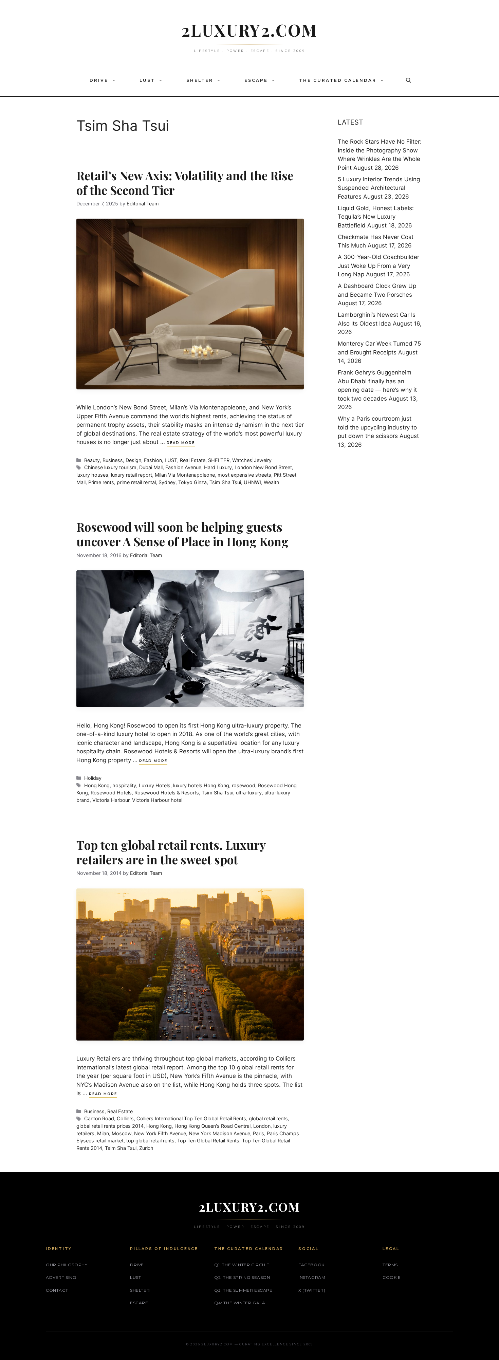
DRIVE (99, 80)
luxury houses (92, 475)
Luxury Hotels (154, 785)
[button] (115, 80)
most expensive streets (244, 475)
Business (113, 460)
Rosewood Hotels (111, 792)
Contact (57, 1290)
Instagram (311, 1277)
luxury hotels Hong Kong (201, 785)
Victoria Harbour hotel (157, 800)
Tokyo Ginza (192, 482)
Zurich (146, 1148)
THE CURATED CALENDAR (337, 80)
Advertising (61, 1277)
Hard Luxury (218, 467)
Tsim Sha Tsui (225, 482)
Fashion (153, 460)
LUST (147, 80)
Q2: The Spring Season (242, 1277)
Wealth (271, 482)
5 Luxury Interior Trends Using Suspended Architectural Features (379, 188)
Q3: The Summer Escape (243, 1290)
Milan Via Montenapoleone (185, 475)
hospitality (124, 785)
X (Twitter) (312, 1290)
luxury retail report (131, 475)
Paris (258, 1133)
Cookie (392, 1277)
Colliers (125, 1118)
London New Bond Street (263, 467)
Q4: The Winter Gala (239, 1302)
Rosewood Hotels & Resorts (166, 792)
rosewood (243, 785)
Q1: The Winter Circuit (241, 1264)
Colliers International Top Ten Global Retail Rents (191, 1118)
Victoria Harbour (110, 800)
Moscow (121, 1133)
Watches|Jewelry (252, 460)
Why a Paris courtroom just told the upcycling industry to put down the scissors (377, 427)
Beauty (92, 460)
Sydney (167, 482)
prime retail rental (136, 482)
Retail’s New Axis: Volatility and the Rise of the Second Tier (184, 182)
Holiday (92, 778)
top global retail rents (150, 1140)
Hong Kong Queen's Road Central (212, 1126)
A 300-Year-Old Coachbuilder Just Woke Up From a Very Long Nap (378, 266)
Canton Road (99, 1118)
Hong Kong (97, 785)
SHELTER (199, 80)
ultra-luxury (249, 792)
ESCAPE (256, 80)
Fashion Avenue (183, 467)
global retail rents (268, 1118)
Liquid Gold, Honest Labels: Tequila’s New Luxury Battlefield (376, 217)
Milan (103, 1133)
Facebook (311, 1264)
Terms (390, 1264)
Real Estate (192, 460)
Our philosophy (66, 1264)
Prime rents (101, 482)
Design (133, 460)
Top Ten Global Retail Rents (208, 1140)
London (262, 1126)
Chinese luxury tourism (110, 467)
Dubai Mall (151, 467)
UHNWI (252, 482)
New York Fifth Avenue (160, 1133)
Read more (181, 443)
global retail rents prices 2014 (110, 1126)
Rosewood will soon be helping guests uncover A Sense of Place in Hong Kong (182, 534)
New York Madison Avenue (219, 1133)
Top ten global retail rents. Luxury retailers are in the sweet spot (170, 852)
